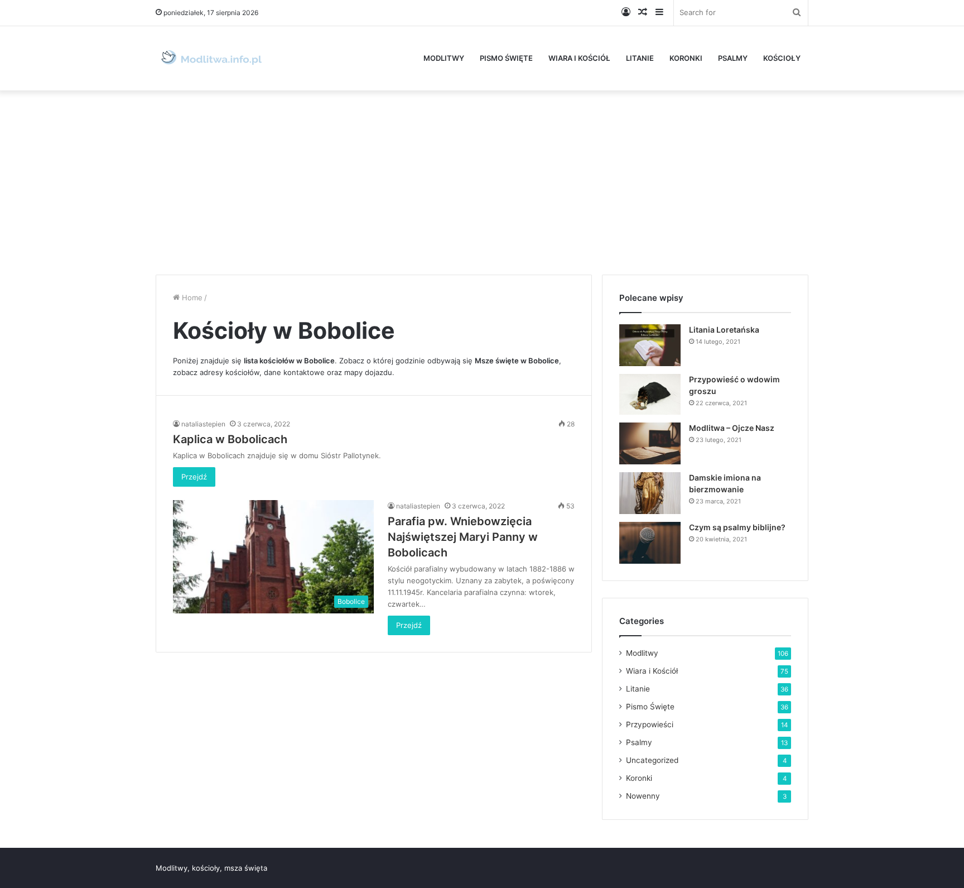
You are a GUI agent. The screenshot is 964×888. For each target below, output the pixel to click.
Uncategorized (652, 760)
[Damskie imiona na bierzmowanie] (650, 493)
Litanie (640, 58)
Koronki (685, 58)
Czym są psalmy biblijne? (737, 527)
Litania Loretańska (724, 329)
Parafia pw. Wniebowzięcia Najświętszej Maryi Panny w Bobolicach (463, 537)
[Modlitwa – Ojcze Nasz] (650, 443)
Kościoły (782, 58)
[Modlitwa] (211, 58)
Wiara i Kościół (579, 58)
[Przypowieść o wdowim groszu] (650, 394)
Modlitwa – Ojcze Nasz (731, 428)
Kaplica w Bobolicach (230, 439)
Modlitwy (443, 58)
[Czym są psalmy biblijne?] (650, 543)
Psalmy (733, 58)
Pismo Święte (506, 58)
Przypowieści (649, 724)
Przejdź (194, 476)
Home (191, 297)
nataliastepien (203, 424)
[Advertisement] (482, 180)
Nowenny (643, 795)
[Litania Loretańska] (650, 345)
